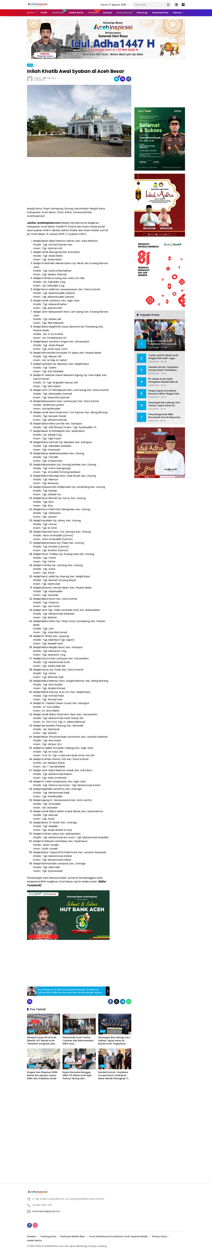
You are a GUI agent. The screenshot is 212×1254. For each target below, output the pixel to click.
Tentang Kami (48, 1236)
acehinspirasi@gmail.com (46, 1211)
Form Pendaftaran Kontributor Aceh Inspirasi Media (118, 1236)
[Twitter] (116, 1001)
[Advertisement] (68, 182)
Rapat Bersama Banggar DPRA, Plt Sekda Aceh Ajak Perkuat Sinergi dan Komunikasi (77, 1075)
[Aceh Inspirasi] (38, 4)
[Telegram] (122, 1001)
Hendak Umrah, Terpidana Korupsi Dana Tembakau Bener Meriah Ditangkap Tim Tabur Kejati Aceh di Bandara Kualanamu (114, 1075)
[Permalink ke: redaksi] (30, 79)
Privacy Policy (159, 1236)
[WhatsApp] (128, 1001)
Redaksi (31, 1236)
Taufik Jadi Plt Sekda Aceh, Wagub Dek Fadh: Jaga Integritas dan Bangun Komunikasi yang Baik (163, 357)
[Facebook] (110, 1001)
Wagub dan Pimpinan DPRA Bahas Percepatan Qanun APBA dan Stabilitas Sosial (42, 1075)
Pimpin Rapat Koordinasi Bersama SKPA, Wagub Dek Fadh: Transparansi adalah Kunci (163, 392)
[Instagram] (35, 1225)
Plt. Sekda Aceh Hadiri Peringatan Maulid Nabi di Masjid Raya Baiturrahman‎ (163, 380)
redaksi (37, 78)
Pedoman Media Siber (72, 1236)
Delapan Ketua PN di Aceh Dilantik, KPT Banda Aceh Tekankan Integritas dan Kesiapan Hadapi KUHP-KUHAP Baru (41, 1040)
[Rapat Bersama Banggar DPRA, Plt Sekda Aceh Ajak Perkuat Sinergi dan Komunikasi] (79, 1058)
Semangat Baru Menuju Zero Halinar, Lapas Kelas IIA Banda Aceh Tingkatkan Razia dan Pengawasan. (114, 1040)
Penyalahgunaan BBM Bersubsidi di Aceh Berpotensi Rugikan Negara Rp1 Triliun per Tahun (165, 416)
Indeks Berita (34, 1240)
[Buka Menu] (183, 5)
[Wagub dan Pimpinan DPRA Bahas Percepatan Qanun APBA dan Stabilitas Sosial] (43, 1058)
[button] (168, 4)
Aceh (30, 65)
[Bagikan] (128, 79)
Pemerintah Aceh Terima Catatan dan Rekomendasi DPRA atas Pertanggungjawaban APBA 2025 (78, 1040)
